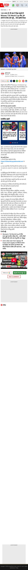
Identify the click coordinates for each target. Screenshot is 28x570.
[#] (17, 81)
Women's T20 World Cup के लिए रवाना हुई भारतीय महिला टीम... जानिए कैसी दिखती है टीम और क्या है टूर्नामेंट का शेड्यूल (14, 236)
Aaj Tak (21, 1)
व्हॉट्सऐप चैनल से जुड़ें (18, 273)
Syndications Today (14, 568)
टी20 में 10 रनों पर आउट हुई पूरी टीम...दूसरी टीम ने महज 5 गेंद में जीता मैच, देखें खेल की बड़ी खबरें (10, 135)
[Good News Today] (6, 6)
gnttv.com (7, 73)
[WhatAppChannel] (13, 5)
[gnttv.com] (2, 73)
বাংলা (17, 1)
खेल (9, 10)
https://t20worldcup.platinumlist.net (12, 161)
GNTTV (14, 1)
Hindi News (3, 10)
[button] (10, 142)
